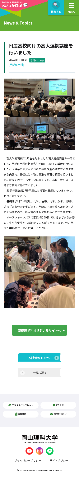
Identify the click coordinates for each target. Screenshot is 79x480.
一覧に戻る (40, 372)
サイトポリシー (59, 460)
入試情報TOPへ (39, 357)
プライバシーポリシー (27, 460)
